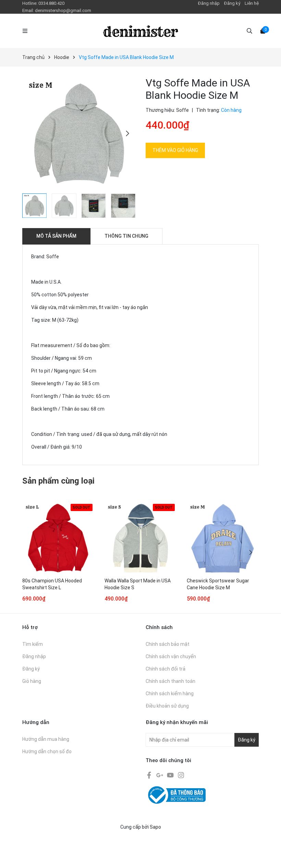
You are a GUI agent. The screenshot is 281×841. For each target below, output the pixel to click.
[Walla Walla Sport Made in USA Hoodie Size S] (140, 538)
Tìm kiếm (32, 644)
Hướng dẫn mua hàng (45, 739)
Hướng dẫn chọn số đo (47, 751)
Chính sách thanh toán (170, 681)
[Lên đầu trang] (269, 829)
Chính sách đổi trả (165, 669)
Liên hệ (252, 3)
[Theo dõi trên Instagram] (181, 774)
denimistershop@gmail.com (63, 10)
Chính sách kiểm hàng (170, 693)
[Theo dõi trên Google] (160, 774)
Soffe (182, 110)
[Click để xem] (78, 133)
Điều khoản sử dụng (167, 706)
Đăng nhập (209, 3)
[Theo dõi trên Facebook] (150, 774)
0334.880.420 (51, 3)
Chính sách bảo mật (168, 644)
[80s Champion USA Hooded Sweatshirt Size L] (58, 538)
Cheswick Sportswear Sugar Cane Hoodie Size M (218, 584)
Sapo (155, 827)
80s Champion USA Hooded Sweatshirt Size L (52, 584)
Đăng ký (232, 3)
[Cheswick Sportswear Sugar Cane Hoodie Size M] (223, 538)
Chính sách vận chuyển (171, 656)
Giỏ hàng (31, 681)
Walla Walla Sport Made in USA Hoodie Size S (138, 584)
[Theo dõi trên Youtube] (171, 774)
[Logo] (140, 31)
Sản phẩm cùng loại (58, 481)
